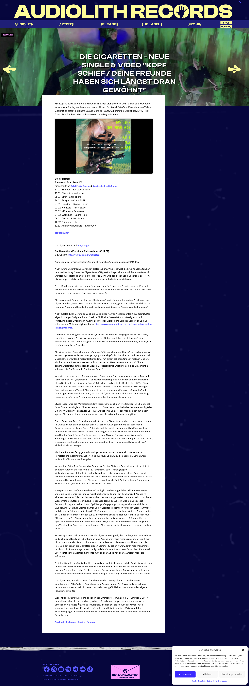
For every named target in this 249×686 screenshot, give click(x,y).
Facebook (59, 622)
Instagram (71, 622)
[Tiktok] (90, 669)
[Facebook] (47, 669)
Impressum (222, 681)
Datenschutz (212, 681)
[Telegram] (75, 669)
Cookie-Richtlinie (199, 681)
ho (226, 22)
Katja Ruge (83, 245)
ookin (226, 26)
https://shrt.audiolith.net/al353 (83, 254)
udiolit (24, 24)
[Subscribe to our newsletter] (125, 671)
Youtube (91, 622)
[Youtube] (61, 669)
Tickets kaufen (62, 232)
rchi (194, 24)
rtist (66, 24)
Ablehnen (207, 674)
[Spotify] (68, 669)
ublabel (152, 24)
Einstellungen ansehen (232, 674)
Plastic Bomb (110, 186)
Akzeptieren (185, 674)
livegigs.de (98, 186)
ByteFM (74, 186)
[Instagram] (54, 669)
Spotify (81, 622)
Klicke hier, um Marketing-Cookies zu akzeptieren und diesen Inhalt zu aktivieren (103, 146)
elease (109, 24)
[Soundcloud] (83, 669)
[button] (243, 649)
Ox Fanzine (84, 186)
